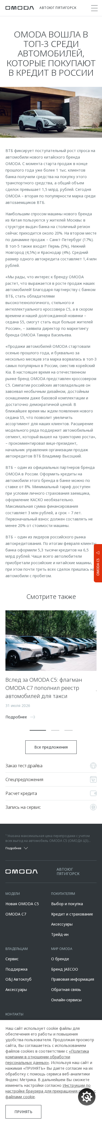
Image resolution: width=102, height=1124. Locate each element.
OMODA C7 (15, 914)
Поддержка (16, 969)
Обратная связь (66, 989)
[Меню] (94, 8)
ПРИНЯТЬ (23, 1111)
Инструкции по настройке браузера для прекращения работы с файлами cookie (50, 1091)
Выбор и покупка (67, 903)
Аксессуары (62, 924)
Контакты (14, 1014)
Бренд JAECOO (64, 969)
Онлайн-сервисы (66, 999)
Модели (12, 893)
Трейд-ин (60, 934)
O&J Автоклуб (18, 979)
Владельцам (16, 948)
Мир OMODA (61, 948)
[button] (38, 730)
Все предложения (51, 747)
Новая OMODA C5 (22, 903)
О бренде (60, 958)
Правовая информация (72, 979)
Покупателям (63, 893)
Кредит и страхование (72, 914)
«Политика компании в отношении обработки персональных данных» (47, 1057)
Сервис (11, 958)
